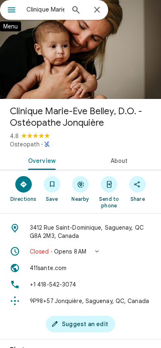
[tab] (40, 160)
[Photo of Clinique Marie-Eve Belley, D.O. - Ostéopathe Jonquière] (80, 49)
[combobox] (45, 9)
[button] (80, 251)
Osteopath (25, 144)
